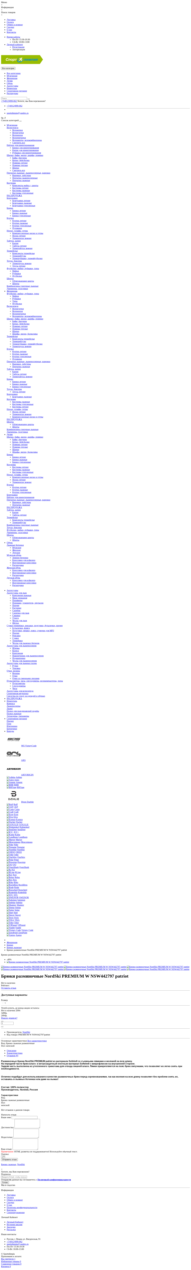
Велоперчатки (19, 138)
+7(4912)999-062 (14, 106)
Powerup (21, 862)
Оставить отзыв (8, 988)
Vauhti (18, 927)
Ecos (16, 814)
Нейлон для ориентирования (20, 145)
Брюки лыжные (19, 213)
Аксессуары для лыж (17, 593)
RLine (18, 872)
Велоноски (17, 135)
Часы (14, 688)
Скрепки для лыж (20, 613)
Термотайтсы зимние (22, 248)
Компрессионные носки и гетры (27, 233)
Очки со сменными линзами (25, 678)
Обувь (10, 83)
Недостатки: (7, 1137)
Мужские (16, 547)
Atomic (19, 782)
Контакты (11, 32)
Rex (15, 880)
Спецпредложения (15, 1212)
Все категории (14, 73)
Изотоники (12, 726)
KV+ (16, 832)
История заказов (14, 1224)
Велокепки (17, 130)
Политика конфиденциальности (22, 1207)
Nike (16, 844)
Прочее (15, 605)
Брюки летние (19, 210)
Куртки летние (19, 220)
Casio (17, 809)
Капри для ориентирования (25, 150)
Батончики (12, 728)
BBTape (20, 787)
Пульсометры (18, 683)
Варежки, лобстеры (21, 175)
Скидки (10, 27)
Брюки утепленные (21, 215)
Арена (19, 935)
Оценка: (5, 1154)
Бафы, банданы (19, 158)
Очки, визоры (13, 671)
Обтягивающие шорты (23, 281)
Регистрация (18, 47)
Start (16, 912)
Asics (16, 780)
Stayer (18, 915)
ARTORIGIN (27, 775)
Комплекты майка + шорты (25, 185)
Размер (4, 1000)
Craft (16, 812)
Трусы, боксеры (14, 261)
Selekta (19, 902)
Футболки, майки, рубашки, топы (23, 268)
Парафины (17, 600)
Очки (14, 676)
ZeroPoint (22, 932)
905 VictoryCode (28, 746)
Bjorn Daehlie (27, 802)
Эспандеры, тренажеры (18, 716)
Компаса (11, 703)
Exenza (19, 819)
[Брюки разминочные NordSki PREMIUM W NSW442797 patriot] (38, 962)
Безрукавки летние (21, 200)
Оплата (10, 22)
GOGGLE (24, 824)
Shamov (20, 905)
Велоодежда (12, 127)
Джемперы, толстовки (17, 288)
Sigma (18, 907)
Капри (15, 243)
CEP (16, 807)
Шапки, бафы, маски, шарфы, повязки (25, 155)
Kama (17, 834)
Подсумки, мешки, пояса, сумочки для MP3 (33, 630)
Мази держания (19, 598)
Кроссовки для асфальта (23, 560)
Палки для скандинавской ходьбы (23, 711)
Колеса (15, 651)
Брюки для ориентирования (25, 148)
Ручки (15, 666)
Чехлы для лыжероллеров (24, 661)
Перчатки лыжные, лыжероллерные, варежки (28, 173)
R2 (13, 870)
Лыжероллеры (13, 706)
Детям (10, 81)
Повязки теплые (20, 165)
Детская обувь (13, 578)
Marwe (19, 839)
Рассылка (11, 1229)
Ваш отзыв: (6, 1149)
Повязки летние (20, 163)
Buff (16, 804)
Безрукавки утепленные (23, 205)
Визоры (16, 673)
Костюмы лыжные (21, 190)
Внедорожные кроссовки (24, 563)
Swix (16, 917)
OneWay (21, 857)
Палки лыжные (14, 713)
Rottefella (22, 892)
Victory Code (27, 930)
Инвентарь (12, 88)
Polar (16, 860)
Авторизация (18, 49)
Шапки (15, 168)
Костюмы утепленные (22, 193)
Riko (16, 882)
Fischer (19, 822)
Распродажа (12, 93)
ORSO (19, 852)
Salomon (21, 900)
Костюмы (11, 183)
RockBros (22, 885)
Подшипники (18, 658)
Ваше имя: (6, 1117)
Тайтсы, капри (14, 241)
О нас (9, 30)
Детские (16, 552)
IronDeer (21, 829)
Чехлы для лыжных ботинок (25, 643)
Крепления (17, 653)
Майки (15, 271)
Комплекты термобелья (23, 253)
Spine (17, 910)
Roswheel (22, 890)
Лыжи (10, 708)
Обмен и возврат (15, 24)
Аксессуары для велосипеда (20, 691)
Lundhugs (22, 837)
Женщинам (12, 78)
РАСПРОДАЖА (14, 195)
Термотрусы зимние (21, 263)
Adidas (19, 777)
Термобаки (17, 640)
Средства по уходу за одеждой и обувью (26, 696)
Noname (21, 847)
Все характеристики (37, 1041)
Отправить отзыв (9, 1160)
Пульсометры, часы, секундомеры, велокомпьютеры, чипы (35, 681)
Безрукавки (12, 198)
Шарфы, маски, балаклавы (25, 334)
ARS (23, 760)
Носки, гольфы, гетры (17, 231)
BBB (16, 785)
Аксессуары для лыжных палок (22, 663)
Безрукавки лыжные (22, 203)
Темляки (16, 668)
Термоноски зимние (21, 238)
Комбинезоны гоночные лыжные (22, 286)
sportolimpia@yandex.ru (18, 113)
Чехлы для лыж (19, 620)
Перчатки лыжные (21, 180)
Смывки (16, 615)
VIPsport (21, 925)
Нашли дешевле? (9, 1018)
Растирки (16, 608)
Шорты (10, 278)
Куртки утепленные (21, 226)
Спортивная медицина (17, 693)
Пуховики (17, 228)
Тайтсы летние (19, 246)
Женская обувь (14, 568)
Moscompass (26, 842)
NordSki (21, 849)
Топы (14, 301)
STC (16, 895)
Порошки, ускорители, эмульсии (27, 603)
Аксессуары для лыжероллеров (21, 646)
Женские (16, 550)
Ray (15, 875)
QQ (14, 865)
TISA (17, 920)
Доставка (11, 19)
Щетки (15, 623)
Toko (16, 922)
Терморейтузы (19, 256)
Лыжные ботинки (15, 545)
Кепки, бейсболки (21, 160)
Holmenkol (24, 827)
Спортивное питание (17, 91)
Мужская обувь (14, 555)
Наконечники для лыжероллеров (28, 656)
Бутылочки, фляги (21, 628)
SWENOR (24, 897)
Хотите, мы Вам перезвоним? (31, 101)
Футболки (17, 276)
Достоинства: (7, 1127)
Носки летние (19, 236)
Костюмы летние (20, 188)
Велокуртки (18, 132)
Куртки (10, 218)
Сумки (15, 638)
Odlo (16, 855)
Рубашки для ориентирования (26, 153)
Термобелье (12, 251)
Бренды (10, 731)
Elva (16, 817)
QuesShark (24, 867)
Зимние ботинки (20, 557)
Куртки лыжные (20, 223)
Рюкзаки (16, 635)
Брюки (10, 208)
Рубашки (16, 273)
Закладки (11, 1227)
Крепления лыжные (21, 595)
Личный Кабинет (15, 1222)
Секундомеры (19, 686)
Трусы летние (18, 266)
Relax (17, 877)
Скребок (16, 610)
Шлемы (16, 648)
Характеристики (15, 1053)
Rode (16, 887)
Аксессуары (12, 86)
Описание (11, 1050)
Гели (9, 723)
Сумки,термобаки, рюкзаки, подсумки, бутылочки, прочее (35, 625)
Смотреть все (18, 143)
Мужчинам (12, 76)
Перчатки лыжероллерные (25, 178)
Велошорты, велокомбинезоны (27, 140)
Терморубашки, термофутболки (27, 258)
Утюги (15, 618)
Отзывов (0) (12, 1055)
